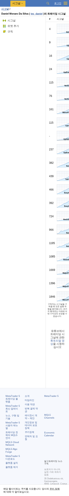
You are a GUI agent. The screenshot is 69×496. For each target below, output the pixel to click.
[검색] (48, 3)
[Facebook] (46, 451)
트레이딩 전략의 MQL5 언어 (12, 435)
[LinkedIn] (52, 457)
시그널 (5, 9)
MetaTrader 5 (51, 396)
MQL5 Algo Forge (11, 450)
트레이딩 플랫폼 (13, 399)
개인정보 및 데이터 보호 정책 (31, 425)
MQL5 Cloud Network (12, 443)
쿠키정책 (29, 432)
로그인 (57, 3)
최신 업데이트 (13, 408)
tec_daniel (37, 13)
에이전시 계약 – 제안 (31, 417)
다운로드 (13, 457)
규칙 (10, 31)
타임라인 (29, 400)
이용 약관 (30, 404)
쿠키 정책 (55, 488)
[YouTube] (46, 457)
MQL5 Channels (49, 416)
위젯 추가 (13, 26)
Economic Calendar (49, 434)
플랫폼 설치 (12, 463)
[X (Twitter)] (57, 451)
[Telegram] (52, 451)
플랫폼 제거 (12, 467)
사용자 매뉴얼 (13, 425)
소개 (27, 396)
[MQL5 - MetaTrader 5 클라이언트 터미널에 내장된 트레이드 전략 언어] (5, 3)
